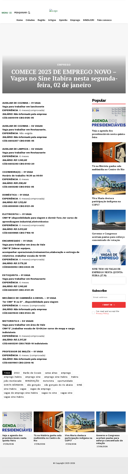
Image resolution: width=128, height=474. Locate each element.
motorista (48, 381)
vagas (23, 389)
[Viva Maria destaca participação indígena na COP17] (109, 184)
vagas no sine (49, 393)
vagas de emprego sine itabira (21, 393)
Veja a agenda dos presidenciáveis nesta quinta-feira (109, 134)
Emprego (64, 65)
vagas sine (66, 393)
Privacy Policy (102, 313)
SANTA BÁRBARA (14, 385)
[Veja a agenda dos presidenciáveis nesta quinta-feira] (109, 117)
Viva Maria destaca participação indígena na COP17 (106, 201)
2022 (17, 373)
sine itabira (10, 389)
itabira (74, 377)
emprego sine (33, 377)
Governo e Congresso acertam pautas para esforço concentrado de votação (108, 237)
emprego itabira (13, 377)
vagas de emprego (40, 389)
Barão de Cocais (32, 373)
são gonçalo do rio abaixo (58, 385)
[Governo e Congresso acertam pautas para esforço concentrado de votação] (109, 220)
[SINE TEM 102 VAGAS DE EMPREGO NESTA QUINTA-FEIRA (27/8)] (109, 255)
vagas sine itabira (14, 397)
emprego (66, 373)
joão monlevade (13, 381)
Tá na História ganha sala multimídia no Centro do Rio (108, 167)
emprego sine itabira (56, 377)
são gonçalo (34, 385)
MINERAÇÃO (32, 381)
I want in (107, 305)
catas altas (51, 373)
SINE (79, 385)
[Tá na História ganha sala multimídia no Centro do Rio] (109, 152)
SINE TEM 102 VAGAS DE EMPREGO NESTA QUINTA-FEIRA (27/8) (107, 272)
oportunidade (65, 381)
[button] (22, 12)
